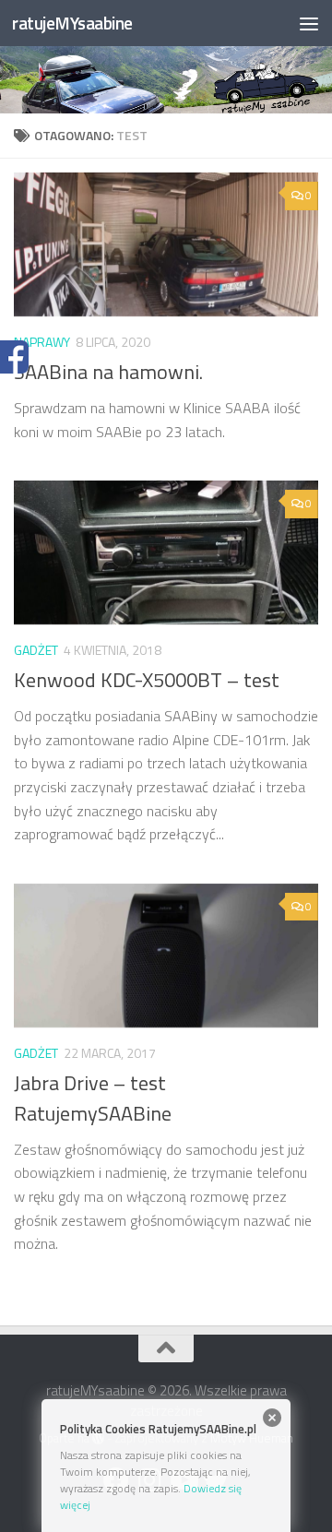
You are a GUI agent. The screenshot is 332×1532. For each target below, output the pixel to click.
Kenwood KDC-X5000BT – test (146, 679)
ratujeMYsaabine (72, 22)
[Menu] (309, 23)
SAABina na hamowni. (108, 371)
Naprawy (42, 341)
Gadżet (36, 649)
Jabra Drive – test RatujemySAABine (93, 1098)
